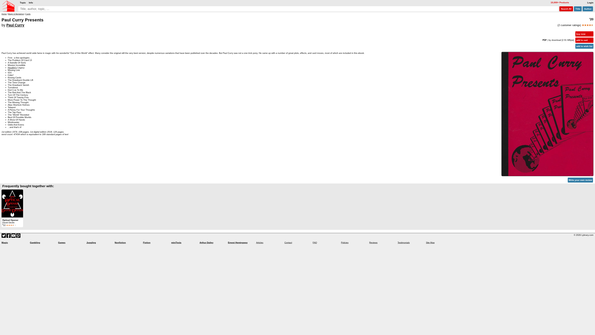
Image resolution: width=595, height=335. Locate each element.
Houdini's (12, 67)
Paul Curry (15, 25)
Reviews (373, 242)
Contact (288, 242)
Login (590, 2)
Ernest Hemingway (238, 242)
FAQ (315, 242)
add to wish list (584, 46)
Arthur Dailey (206, 242)
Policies (344, 242)
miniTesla (176, 242)
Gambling (35, 242)
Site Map (430, 242)
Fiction (146, 242)
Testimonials (404, 242)
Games (61, 242)
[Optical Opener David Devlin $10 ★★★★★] (12, 203)
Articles (259, 242)
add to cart (582, 40)
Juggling (91, 242)
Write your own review (580, 180)
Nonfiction (120, 242)
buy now (580, 34)
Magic (5, 242)
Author (588, 9)
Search (565, 9)
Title (578, 9)
